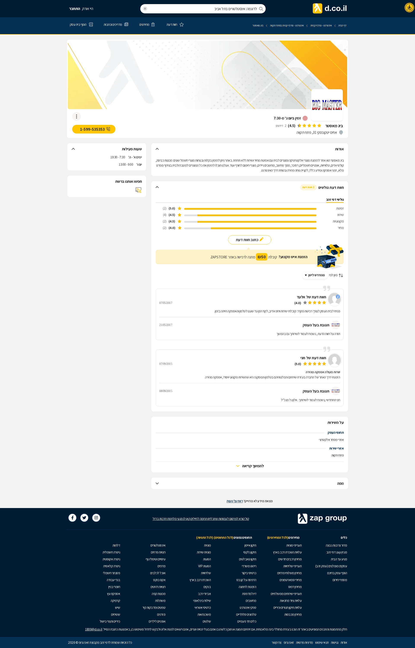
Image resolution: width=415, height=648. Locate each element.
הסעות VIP (204, 566)
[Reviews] (309, 126)
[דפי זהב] (330, 8)
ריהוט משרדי (249, 566)
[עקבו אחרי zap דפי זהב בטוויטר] (84, 517)
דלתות (116, 545)
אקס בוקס (159, 580)
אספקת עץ (113, 593)
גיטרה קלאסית (111, 566)
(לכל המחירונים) (277, 537)
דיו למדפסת (249, 593)
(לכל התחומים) (223, 537)
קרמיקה (115, 600)
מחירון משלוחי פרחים (289, 573)
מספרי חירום (340, 580)
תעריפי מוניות (294, 545)
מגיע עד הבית (339, 559)
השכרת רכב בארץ (200, 580)
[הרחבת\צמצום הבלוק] (157, 149)
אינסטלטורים (158, 545)
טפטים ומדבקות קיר (154, 607)
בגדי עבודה (113, 580)
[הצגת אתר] (138, 190)
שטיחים (115, 614)
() (291, 125)
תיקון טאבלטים (247, 559)
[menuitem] (325, 545)
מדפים (162, 566)
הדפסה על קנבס (246, 580)
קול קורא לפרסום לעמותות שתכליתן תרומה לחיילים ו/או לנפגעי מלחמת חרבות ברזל (201, 518)
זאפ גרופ (289, 642)
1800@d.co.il (93, 629)
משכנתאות (204, 614)
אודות (344, 642)
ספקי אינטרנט (248, 607)
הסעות (207, 559)
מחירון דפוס (295, 586)
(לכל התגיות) (204, 537)
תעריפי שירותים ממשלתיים (286, 593)
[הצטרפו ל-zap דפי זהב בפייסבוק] (72, 517)
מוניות (207, 545)
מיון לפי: (333, 275)
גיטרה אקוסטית (111, 559)
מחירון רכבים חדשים (290, 559)
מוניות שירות (204, 552)
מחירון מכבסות (293, 614)
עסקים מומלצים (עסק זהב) (331, 566)
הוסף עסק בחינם (337, 573)
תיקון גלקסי (249, 552)
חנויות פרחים (158, 552)
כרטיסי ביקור (249, 573)
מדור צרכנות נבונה (336, 545)
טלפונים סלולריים (246, 614)
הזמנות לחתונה (247, 586)
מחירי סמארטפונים (291, 580)
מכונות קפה (158, 593)
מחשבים (251, 600)
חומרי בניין (114, 586)
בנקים (207, 586)
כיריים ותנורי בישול (110, 621)
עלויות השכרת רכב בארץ (287, 552)
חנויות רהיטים (158, 586)
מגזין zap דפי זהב (336, 552)
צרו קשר (276, 642)
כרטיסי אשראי (203, 607)
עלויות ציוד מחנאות (291, 600)
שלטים (207, 621)
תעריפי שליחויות (292, 566)
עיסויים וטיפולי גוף (156, 559)
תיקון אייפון (250, 545)
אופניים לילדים (157, 621)
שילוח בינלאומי (202, 600)
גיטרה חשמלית (111, 552)
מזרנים (161, 614)
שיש (117, 607)
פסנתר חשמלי (111, 573)
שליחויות (206, 573)
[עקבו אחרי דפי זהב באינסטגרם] (96, 517)
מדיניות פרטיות (304, 642)
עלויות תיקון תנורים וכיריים (287, 607)
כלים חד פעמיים (246, 621)
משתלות (160, 600)
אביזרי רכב (204, 593)
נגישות (334, 642)
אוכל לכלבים (158, 573)
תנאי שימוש (322, 642)
